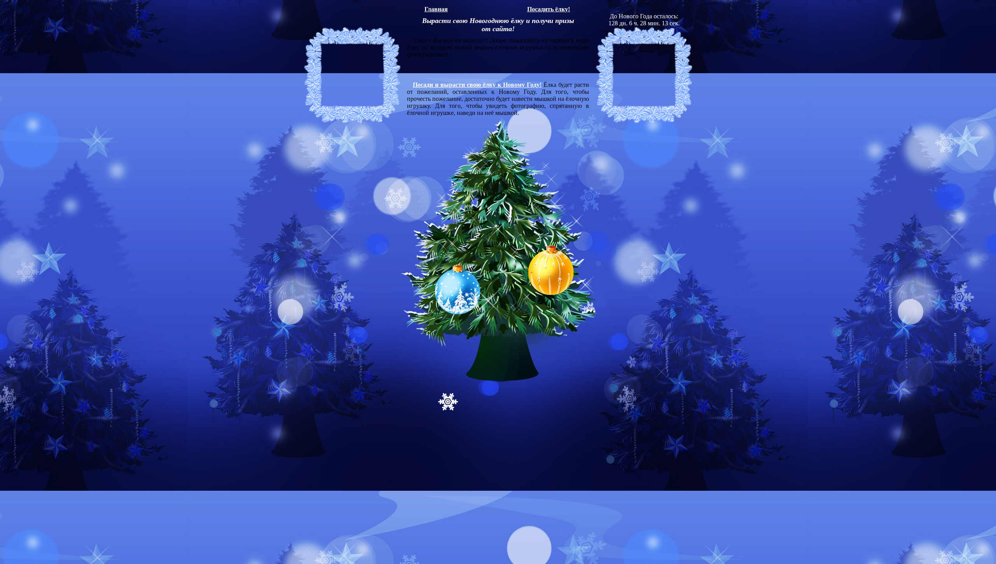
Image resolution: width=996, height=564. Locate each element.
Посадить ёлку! (548, 9)
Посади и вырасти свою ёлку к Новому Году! (477, 84)
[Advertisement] (510, 3)
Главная (436, 9)
